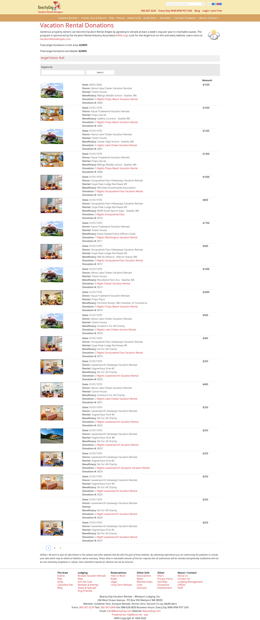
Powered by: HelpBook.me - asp (130, 614)
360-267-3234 (148, 10)
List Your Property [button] (184, 18)
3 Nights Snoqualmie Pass (110, 214)
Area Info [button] (165, 18)
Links (140, 584)
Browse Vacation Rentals (92, 575)
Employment (164, 587)
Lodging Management (190, 581)
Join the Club (85, 581)
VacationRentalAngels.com (55, 39)
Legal (114, 581)
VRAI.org (122, 35)
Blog (197, 10)
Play (59, 578)
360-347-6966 (108, 607)
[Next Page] (60, 548)
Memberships (145, 581)
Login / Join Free (212, 10)
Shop (60, 581)
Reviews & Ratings (88, 584)
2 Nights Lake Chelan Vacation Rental (116, 398)
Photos (121, 18)
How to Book (118, 575)
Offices (182, 584)
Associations (144, 575)
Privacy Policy (165, 578)
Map (111, 18)
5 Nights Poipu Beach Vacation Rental (116, 99)
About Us (183, 575)
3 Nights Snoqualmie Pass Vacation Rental (119, 191)
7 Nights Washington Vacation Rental (116, 237)
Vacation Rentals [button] (67, 18)
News (140, 578)
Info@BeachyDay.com (119, 611)
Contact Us (184, 578)
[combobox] (183, 4)
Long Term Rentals (121, 584)
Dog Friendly (85, 590)
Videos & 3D (134, 18)
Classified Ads (65, 584)
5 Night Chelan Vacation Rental (112, 283)
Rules (114, 578)
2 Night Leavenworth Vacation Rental (116, 491)
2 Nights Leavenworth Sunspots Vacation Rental (122, 468)
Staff (180, 587)
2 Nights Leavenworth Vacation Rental (116, 375)
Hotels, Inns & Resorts (94, 18)
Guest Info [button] (149, 18)
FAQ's (160, 575)
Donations (163, 584)
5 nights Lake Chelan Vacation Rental (116, 145)
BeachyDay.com (152, 611)
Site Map (162, 581)
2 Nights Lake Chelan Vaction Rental (115, 329)
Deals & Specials (87, 587)
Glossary (142, 587)
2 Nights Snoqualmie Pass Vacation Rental (119, 352)
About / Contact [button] (208, 18)
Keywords (47, 67)
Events (61, 575)
